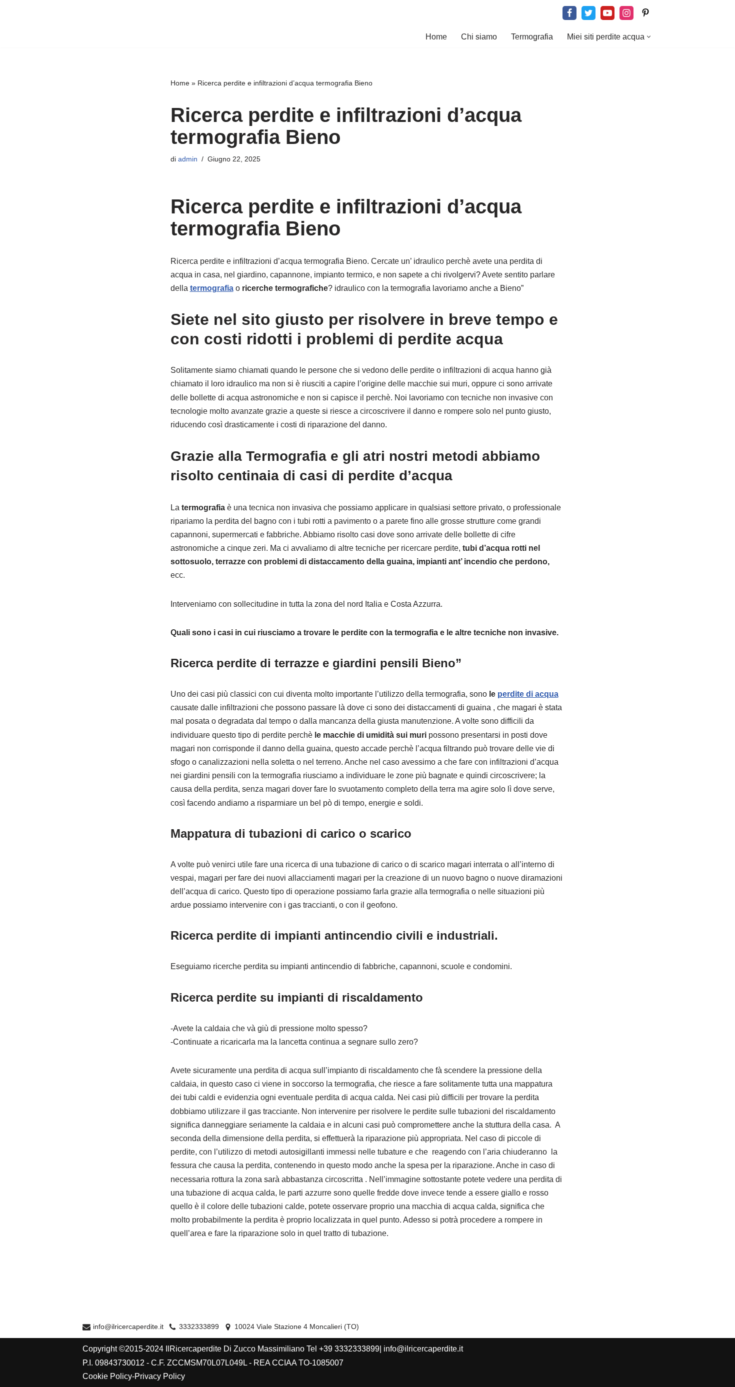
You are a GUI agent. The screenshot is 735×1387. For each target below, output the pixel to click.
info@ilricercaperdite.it (128, 1327)
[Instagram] (627, 13)
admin (188, 159)
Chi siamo (479, 36)
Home (436, 36)
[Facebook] (569, 13)
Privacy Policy (159, 1376)
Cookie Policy (107, 1376)
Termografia (532, 36)
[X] (589, 13)
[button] (648, 36)
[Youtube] (607, 13)
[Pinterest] (645, 13)
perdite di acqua (528, 694)
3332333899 (199, 1327)
